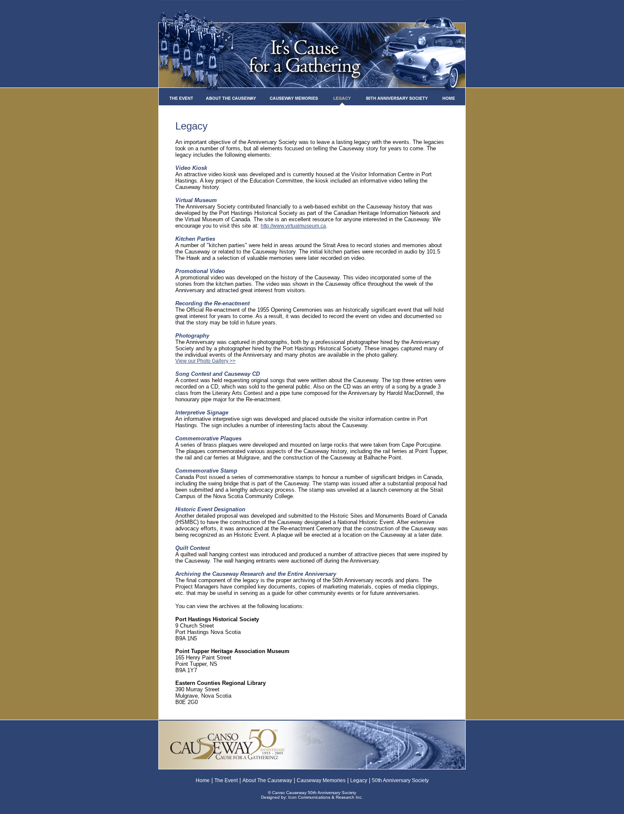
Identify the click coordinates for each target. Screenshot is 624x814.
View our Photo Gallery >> (205, 361)
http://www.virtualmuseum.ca (293, 226)
